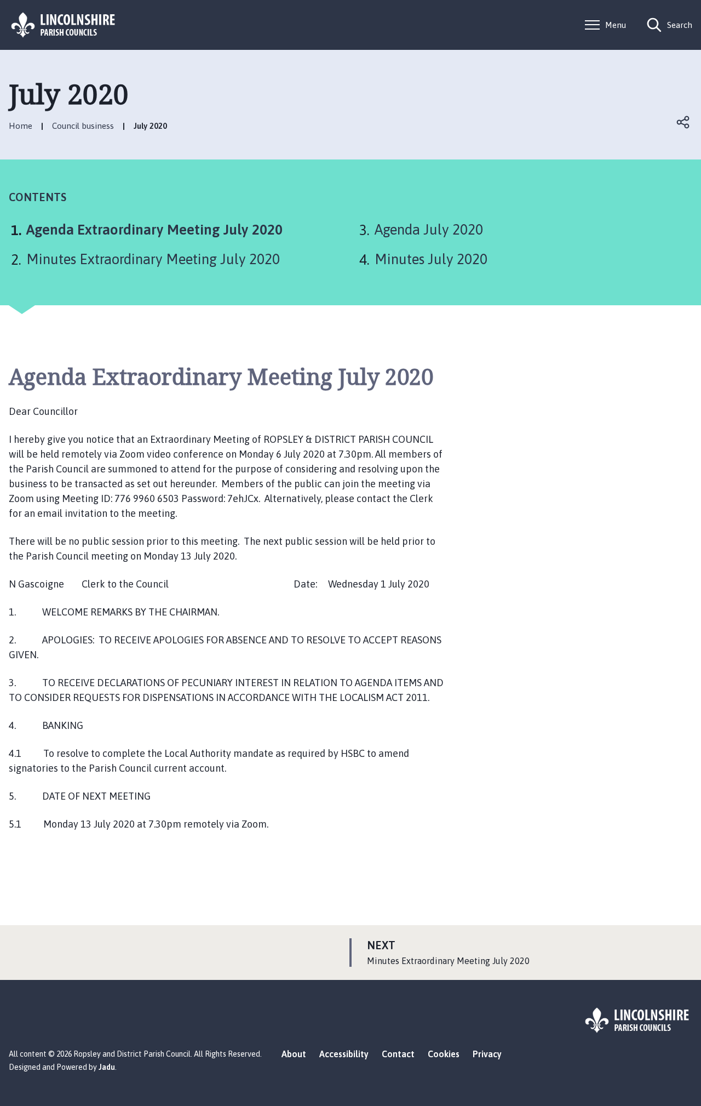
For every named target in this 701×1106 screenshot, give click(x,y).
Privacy (487, 1054)
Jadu (107, 1067)
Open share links (683, 122)
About (293, 1054)
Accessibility (344, 1054)
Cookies (443, 1054)
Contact (398, 1054)
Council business (83, 125)
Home (20, 125)
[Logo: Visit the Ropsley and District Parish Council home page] (63, 25)
